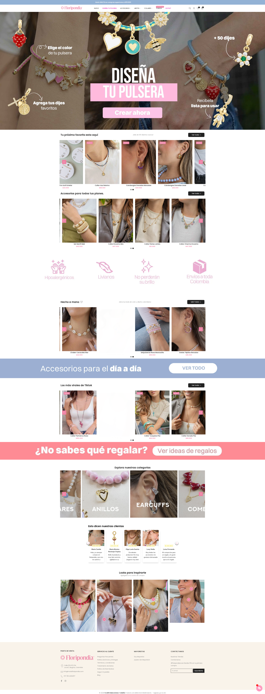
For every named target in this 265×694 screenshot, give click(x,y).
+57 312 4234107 (69, 671)
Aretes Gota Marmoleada (86, 239)
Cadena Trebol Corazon (86, 180)
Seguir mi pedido (103, 667)
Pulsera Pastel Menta (87, 430)
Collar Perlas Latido (196, 239)
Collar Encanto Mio (159, 239)
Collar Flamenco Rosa (124, 430)
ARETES (136, 8)
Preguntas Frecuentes (105, 651)
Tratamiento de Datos (105, 660)
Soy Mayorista (139, 651)
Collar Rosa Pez (161, 432)
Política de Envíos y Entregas (107, 654)
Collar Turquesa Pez (197, 430)
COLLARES (147, 8)
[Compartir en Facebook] (61, 675)
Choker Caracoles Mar (124, 347)
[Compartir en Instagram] (65, 675)
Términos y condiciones (106, 657)
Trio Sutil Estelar (122, 180)
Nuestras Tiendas (177, 651)
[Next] (201, 157)
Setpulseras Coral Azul (161, 349)
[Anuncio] (129, 2)
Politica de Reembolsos (105, 663)
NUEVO (96, 8)
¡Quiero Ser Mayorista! (142, 654)
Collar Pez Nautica (87, 347)
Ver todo (195, 129)
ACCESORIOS (124, 8)
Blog (98, 670)
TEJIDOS (159, 8)
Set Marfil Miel (122, 239)
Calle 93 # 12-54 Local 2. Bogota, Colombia (73, 661)
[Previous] (64, 157)
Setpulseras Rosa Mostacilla (197, 347)
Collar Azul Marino (159, 180)
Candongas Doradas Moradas (195, 180)
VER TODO (195, 296)
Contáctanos (175, 654)
